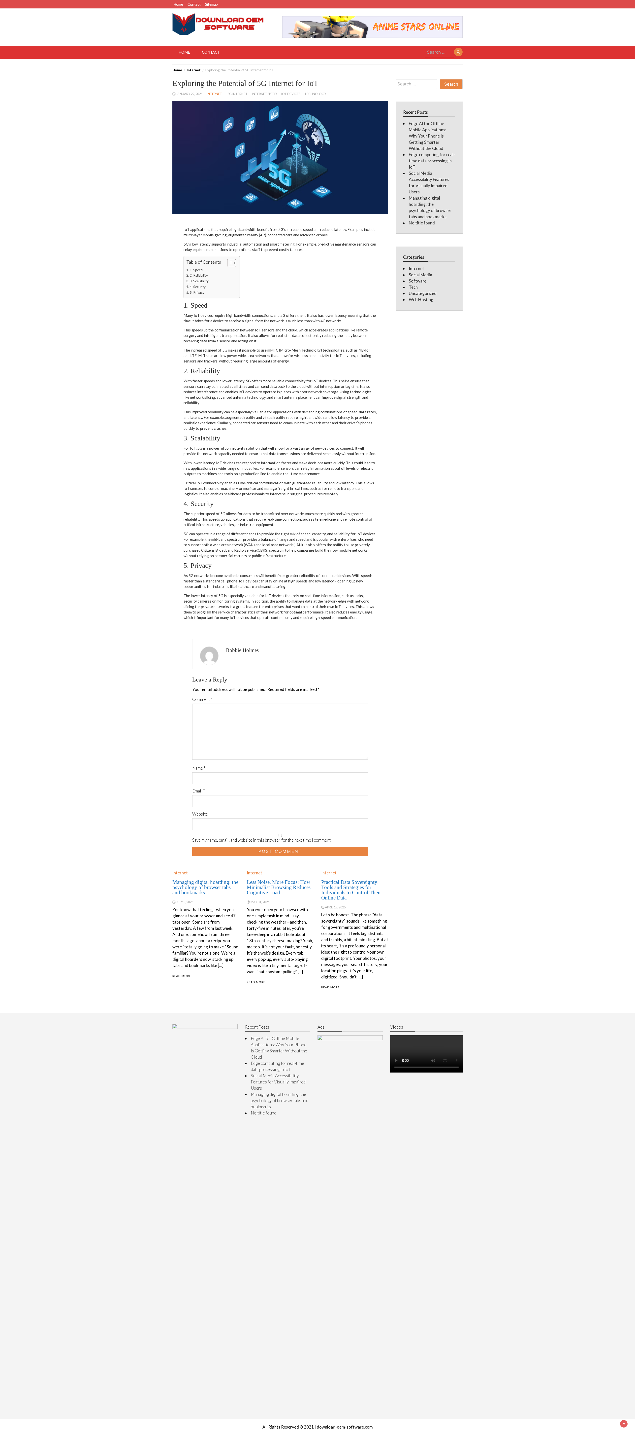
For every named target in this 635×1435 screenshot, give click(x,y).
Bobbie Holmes (242, 650)
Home (178, 4)
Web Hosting (421, 299)
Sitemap (211, 4)
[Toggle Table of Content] (229, 263)
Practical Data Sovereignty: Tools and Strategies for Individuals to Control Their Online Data (351, 890)
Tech (413, 287)
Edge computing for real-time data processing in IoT (432, 161)
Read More (181, 975)
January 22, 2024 (189, 94)
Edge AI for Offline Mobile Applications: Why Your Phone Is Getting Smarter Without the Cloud (427, 136)
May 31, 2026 (260, 902)
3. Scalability (199, 281)
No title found (422, 222)
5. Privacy (197, 292)
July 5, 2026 (184, 902)
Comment (202, 699)
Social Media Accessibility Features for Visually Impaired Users (278, 1082)
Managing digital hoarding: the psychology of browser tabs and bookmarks (205, 887)
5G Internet (237, 94)
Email (198, 790)
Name (198, 768)
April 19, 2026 (335, 907)
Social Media (420, 274)
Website (200, 814)
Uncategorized (423, 293)
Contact (194, 4)
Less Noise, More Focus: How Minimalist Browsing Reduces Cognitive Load (279, 887)
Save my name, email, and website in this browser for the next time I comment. (261, 840)
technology (315, 94)
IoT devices (290, 94)
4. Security (198, 287)
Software (417, 281)
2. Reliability (199, 275)
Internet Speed (264, 94)
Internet (214, 94)
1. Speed (196, 270)
